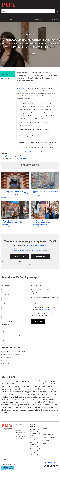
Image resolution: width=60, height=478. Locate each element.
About (45, 425)
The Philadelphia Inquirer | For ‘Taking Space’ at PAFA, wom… (36, 151)
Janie (42, 142)
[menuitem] (12, 19)
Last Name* (5, 304)
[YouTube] (57, 466)
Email (34, 303)
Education (38, 19)
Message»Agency (7, 464)
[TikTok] (51, 466)
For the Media (5, 78)
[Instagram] (45, 466)
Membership (40, 257)
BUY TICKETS (19, 257)
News (44, 431)
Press (44, 428)
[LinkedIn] (54, 466)
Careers (45, 441)
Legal (44, 444)
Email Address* (6, 285)
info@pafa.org (20, 438)
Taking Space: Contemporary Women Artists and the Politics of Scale (23, 156)
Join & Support (48, 434)
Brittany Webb (21, 158)
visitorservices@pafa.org (42, 262)
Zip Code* (4, 313)
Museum (12, 19)
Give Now (55, 19)
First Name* (5, 294)
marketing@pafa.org (43, 309)
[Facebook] (48, 466)
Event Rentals (48, 437)
